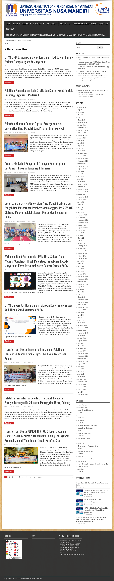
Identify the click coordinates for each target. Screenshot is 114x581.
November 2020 (82, 279)
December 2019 (82, 299)
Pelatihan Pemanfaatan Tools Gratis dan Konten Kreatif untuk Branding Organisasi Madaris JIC (38, 92)
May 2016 (80, 371)
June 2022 (80, 235)
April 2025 (80, 148)
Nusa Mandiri (52, 23)
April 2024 (80, 179)
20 (30, 477)
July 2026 (80, 110)
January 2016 (81, 379)
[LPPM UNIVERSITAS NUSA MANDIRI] (57, 15)
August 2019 (81, 310)
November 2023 (82, 192)
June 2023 (80, 205)
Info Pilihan (81, 423)
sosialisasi (80, 469)
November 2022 (82, 222)
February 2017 (82, 348)
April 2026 (80, 117)
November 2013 (82, 394)
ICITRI (79, 413)
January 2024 (81, 187)
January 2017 (81, 351)
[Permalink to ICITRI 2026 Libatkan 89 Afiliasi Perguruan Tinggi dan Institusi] (79, 505)
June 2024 (80, 174)
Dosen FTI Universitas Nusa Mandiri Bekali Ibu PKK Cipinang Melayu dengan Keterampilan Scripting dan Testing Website (92, 78)
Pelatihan (80, 454)
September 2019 (82, 307)
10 (26, 477)
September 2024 (82, 166)
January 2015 (81, 387)
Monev (79, 448)
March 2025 (81, 151)
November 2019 (82, 302)
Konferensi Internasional (85, 441)
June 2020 (80, 289)
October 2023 (81, 194)
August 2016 (81, 364)
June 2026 (80, 112)
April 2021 (80, 269)
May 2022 (80, 238)
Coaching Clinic (82, 407)
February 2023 (82, 215)
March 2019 (81, 323)
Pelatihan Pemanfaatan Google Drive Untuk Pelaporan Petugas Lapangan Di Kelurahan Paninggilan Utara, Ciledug (37, 400)
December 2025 (82, 128)
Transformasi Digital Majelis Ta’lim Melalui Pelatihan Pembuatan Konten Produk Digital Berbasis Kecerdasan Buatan (35, 354)
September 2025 (82, 135)
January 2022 (81, 248)
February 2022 (82, 246)
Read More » (9, 82)
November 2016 (82, 356)
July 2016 (80, 366)
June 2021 (80, 264)
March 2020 (81, 297)
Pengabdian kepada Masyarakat (87, 459)
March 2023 (81, 212)
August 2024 (81, 169)
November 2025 (82, 130)
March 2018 (81, 335)
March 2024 (81, 181)
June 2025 (80, 143)
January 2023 (81, 217)
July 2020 (80, 287)
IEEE (79, 415)
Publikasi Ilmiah (82, 466)
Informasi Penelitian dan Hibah (87, 425)
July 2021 (80, 261)
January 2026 (81, 125)
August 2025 (81, 138)
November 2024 (82, 161)
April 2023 (80, 210)
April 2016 (80, 374)
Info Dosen (80, 418)
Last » (40, 477)
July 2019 (80, 312)
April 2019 (80, 320)
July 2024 (80, 171)
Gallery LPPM (65, 23)
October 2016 (81, 359)
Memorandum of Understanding (87, 446)
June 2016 (80, 369)
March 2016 (81, 376)
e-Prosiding (37, 23)
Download (10, 29)
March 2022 (81, 243)
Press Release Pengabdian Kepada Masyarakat (90, 23)
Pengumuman (81, 461)
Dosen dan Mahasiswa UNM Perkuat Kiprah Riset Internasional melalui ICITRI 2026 (96, 492)
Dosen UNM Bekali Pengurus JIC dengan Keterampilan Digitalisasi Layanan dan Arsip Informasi (34, 165)
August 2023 (81, 199)
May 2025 (80, 146)
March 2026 (81, 120)
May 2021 (80, 266)
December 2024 (82, 158)
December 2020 (82, 276)
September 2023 (82, 197)
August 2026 (81, 107)
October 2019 (81, 305)
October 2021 (81, 256)
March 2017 (81, 346)
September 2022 (82, 228)
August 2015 (81, 384)
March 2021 (81, 271)
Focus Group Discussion (85, 410)
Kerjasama (80, 436)
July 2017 (80, 343)
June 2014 (80, 392)
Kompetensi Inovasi (83, 438)
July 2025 (80, 140)
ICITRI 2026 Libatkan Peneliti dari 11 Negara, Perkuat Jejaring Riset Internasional (96, 510)
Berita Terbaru (82, 405)
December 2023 (82, 189)
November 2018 (82, 328)
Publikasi (25, 23)
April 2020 (80, 294)
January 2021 (81, 274)
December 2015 (82, 382)
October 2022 (81, 225)
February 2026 (82, 122)
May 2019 (80, 317)
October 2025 (81, 133)
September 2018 (82, 333)
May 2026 (80, 115)
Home (8, 23)
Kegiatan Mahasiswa (84, 433)
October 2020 (81, 282)
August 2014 (81, 389)
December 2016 (82, 353)
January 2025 (81, 156)
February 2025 (82, 153)
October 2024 (81, 163)
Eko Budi (80, 95)
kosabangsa (81, 443)
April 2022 (80, 240)
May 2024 (80, 176)
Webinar (80, 472)
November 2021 (82, 253)
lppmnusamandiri (82, 90)
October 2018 (81, 330)
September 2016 (82, 361)
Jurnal (79, 430)
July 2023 (80, 202)
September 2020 (82, 284)
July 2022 (80, 233)
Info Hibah (80, 420)
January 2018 (81, 338)
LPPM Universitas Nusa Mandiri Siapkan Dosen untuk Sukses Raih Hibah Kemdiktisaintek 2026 (38, 307)
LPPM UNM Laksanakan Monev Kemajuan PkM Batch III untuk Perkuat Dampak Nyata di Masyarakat (38, 59)
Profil (15, 23)
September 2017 (82, 341)
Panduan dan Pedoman (85, 451)
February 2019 (82, 325)
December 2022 (82, 220)
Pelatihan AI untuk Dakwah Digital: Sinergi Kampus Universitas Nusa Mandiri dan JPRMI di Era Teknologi (34, 126)
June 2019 (80, 315)
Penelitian (80, 456)
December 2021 (82, 251)
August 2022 (81, 230)
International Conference (85, 428)
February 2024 (82, 184)
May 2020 (80, 292)
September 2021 (82, 258)
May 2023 (80, 207)
